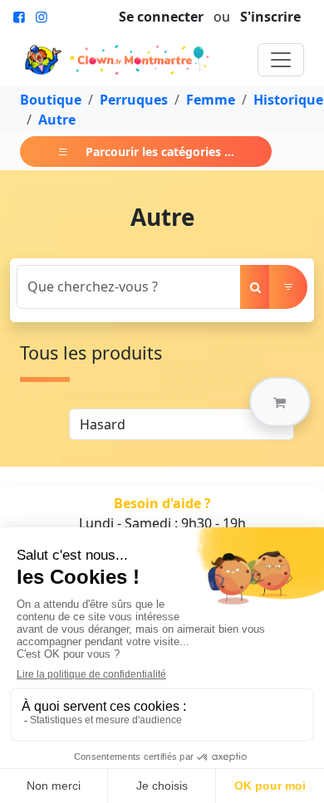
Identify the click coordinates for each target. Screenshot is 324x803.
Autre (57, 119)
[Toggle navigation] (281, 59)
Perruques (134, 100)
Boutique (50, 100)
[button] (280, 402)
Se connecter (161, 16)
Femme (210, 100)
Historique (288, 100)
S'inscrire (270, 16)
